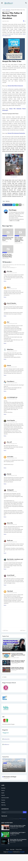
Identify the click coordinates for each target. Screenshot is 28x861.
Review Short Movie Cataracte (15, 85)
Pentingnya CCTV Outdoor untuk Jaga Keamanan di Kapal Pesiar (18, 655)
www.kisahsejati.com (12, 397)
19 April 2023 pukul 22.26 (12, 288)
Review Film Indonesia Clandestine (16, 133)
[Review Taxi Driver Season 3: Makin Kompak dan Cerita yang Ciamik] (5, 827)
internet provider (5, 797)
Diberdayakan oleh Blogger (10, 776)
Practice (3, 800)
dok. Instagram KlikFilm (14, 176)
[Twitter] (14, 205)
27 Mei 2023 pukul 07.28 (12, 592)
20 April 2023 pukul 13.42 (12, 421)
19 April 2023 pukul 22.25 (12, 272)
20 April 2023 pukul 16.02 (12, 491)
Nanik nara (10, 540)
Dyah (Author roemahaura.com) (15, 559)
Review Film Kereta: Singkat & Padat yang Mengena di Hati (18, 661)
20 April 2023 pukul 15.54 (12, 475)
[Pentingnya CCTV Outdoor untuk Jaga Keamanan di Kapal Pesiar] (6, 655)
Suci (8, 322)
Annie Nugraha (11, 420)
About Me (12, 849)
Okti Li (8, 287)
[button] (2, 3)
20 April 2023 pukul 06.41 (12, 366)
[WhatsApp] (17, 205)
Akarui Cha (10, 523)
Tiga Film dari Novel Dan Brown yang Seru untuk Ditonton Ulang (7, 255)
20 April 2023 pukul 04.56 (12, 323)
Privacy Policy (19, 849)
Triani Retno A (10, 381)
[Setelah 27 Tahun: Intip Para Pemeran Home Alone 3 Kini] (6, 669)
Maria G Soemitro (11, 303)
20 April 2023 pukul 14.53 (12, 443)
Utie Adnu (9, 271)
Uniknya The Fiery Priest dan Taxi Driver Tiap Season (7, 239)
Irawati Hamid (10, 575)
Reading (3, 802)
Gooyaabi (22, 851)
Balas (5, 281)
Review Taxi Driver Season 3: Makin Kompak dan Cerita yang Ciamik (19, 239)
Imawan (9, 365)
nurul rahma (10, 456)
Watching (8, 9)
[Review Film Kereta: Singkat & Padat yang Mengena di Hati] (6, 662)
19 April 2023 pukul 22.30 (12, 304)
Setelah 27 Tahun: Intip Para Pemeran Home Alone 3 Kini (17, 668)
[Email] (20, 205)
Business (3, 788)
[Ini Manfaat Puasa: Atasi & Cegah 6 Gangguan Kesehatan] (5, 834)
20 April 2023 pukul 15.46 (12, 458)
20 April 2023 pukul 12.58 (12, 398)
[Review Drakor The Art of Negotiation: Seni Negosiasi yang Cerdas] (5, 841)
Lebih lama (22, 630)
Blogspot (10, 851)
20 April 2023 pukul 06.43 (12, 382)
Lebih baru (5, 630)
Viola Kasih (10, 591)
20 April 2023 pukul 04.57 (12, 350)
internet (3, 795)
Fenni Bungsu (12, 210)
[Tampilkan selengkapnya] (23, 205)
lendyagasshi (10, 490)
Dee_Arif (9, 442)
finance (3, 790)
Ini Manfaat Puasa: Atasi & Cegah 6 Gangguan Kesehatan (17, 833)
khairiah (9, 474)
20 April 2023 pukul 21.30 (12, 524)
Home (3, 9)
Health (2, 792)
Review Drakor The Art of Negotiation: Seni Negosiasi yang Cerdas (18, 840)
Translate (24, 818)
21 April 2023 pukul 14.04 (12, 560)
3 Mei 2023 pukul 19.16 (11, 576)
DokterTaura (10, 349)
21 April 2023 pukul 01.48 (12, 541)
